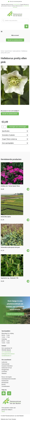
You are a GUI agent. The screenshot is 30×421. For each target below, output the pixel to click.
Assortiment (8, 51)
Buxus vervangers (7, 377)
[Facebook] (4, 393)
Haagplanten (5, 369)
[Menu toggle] (1, 31)
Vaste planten (5, 364)
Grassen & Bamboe (7, 366)
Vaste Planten (16, 51)
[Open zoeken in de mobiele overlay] (15, 20)
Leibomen (4, 362)
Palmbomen (5, 380)
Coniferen (4, 371)
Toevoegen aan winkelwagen (17, 126)
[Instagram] (9, 393)
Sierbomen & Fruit (7, 368)
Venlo (3, 411)
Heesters (4, 373)
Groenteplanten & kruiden (9, 379)
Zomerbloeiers (6, 386)
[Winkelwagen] (26, 26)
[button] (10, 113)
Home (2, 51)
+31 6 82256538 (6, 352)
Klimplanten (5, 382)
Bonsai (4, 384)
